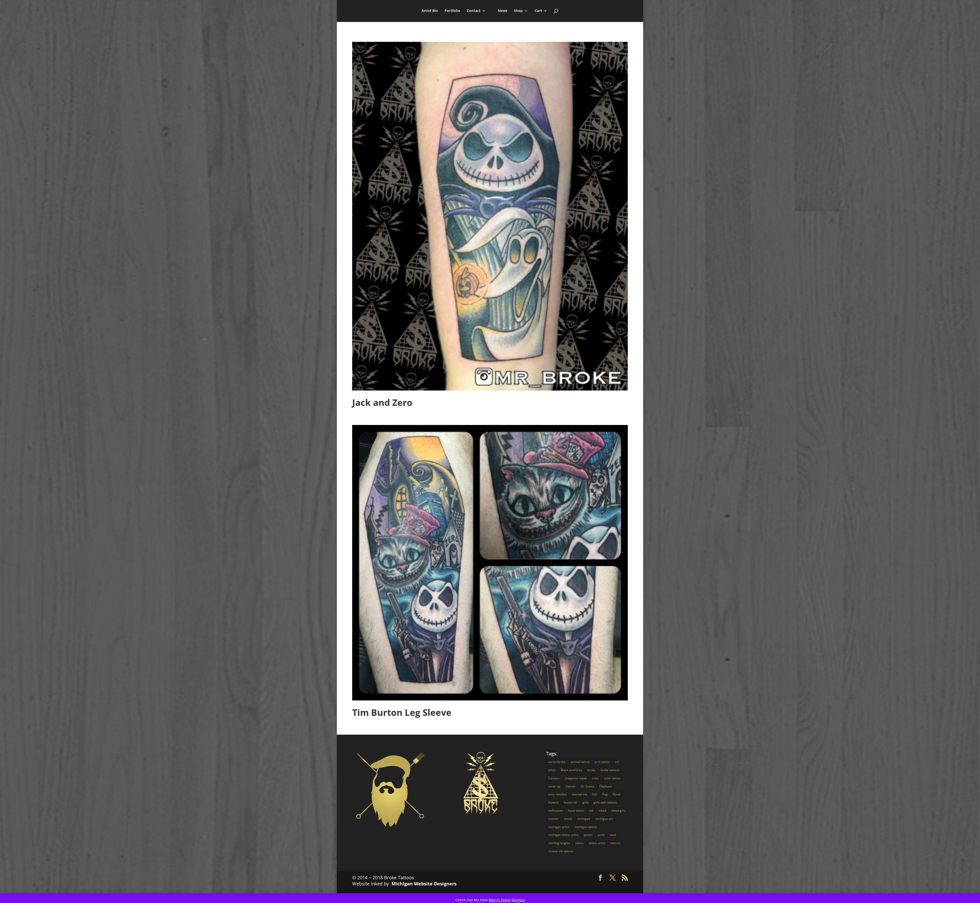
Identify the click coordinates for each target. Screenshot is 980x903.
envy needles (557, 794)
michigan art (604, 819)
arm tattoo (602, 762)
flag (605, 794)
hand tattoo (576, 810)
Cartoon (554, 778)
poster (588, 835)
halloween (555, 810)
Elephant (605, 786)
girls (585, 802)
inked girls (618, 810)
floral (616, 794)
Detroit (570, 786)
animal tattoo (580, 762)
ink (591, 810)
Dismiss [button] (518, 899)
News (502, 11)
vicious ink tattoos (560, 851)
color (595, 778)
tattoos (615, 843)
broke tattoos (610, 770)
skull (613, 835)
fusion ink (570, 802)
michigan (583, 819)
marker (553, 819)
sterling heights (559, 843)
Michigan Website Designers (424, 884)
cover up (554, 786)
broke (591, 770)
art (617, 762)
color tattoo (612, 778)
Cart (538, 11)
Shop (518, 11)
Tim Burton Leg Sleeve (401, 712)
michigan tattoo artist (563, 835)
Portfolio (452, 11)
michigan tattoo (585, 827)
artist (552, 770)
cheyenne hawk (576, 778)
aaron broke (557, 762)
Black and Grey (571, 770)
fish (594, 794)
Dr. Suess (587, 786)
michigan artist (558, 827)
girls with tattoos (605, 802)
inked (602, 810)
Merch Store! (500, 899)
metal (568, 819)
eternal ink (579, 794)
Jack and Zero (382, 402)
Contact (474, 11)
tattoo (579, 843)
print (601, 835)
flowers (553, 802)
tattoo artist (597, 843)
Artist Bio (430, 11)
